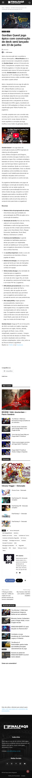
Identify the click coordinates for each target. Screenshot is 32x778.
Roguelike (21, 545)
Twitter (11, 345)
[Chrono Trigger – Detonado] (16, 473)
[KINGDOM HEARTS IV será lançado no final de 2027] (6, 629)
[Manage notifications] (27, 771)
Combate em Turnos (24, 535)
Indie (15, 543)
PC (16, 545)
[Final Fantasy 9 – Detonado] (6, 524)
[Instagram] (16, 572)
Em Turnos (23, 538)
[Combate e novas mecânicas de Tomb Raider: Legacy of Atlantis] (6, 636)
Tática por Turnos (22, 548)
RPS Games (9, 52)
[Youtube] (19, 572)
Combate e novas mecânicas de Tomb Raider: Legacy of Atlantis (20, 636)
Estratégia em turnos (14, 540)
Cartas (15, 535)
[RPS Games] (3, 52)
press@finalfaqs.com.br (14, 751)
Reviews (4, 409)
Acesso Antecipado (14, 530)
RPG (10, 548)
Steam (14, 548)
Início (3, 7)
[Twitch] (20, 763)
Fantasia (24, 540)
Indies (8, 31)
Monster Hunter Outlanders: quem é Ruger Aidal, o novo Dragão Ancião (19, 428)
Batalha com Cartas (7, 535)
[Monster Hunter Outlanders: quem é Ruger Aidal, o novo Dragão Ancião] (6, 429)
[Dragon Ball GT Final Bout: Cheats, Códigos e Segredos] (6, 452)
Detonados (4, 482)
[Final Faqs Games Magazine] (16, 2)
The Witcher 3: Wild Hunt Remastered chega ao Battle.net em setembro (21, 420)
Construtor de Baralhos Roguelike (10, 538)
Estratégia (5, 540)
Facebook (20, 345)
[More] (25, 580)
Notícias (8, 7)
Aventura (16, 533)
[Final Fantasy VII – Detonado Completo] (6, 500)
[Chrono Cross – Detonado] (6, 492)
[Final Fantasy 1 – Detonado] (6, 516)
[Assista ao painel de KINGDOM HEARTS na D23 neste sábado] (6, 655)
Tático (4, 550)
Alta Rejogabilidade (7, 533)
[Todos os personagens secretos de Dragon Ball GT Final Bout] (6, 444)
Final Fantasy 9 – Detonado (19, 521)
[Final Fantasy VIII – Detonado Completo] (6, 508)
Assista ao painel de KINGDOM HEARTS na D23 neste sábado (20, 655)
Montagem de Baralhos (8, 545)
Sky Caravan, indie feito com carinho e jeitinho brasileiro (23, 593)
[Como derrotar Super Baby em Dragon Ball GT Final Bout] (6, 437)
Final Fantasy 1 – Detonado (19, 513)
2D (7, 530)
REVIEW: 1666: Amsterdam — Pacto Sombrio (14, 413)
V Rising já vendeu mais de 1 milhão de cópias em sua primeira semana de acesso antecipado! (8, 595)
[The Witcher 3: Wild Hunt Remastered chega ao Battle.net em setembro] (6, 421)
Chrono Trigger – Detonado (13, 486)
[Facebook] (7, 763)
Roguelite (4, 548)
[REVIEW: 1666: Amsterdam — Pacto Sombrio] (16, 399)
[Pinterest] (16, 763)
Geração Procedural (7, 543)
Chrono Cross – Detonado (19, 490)
